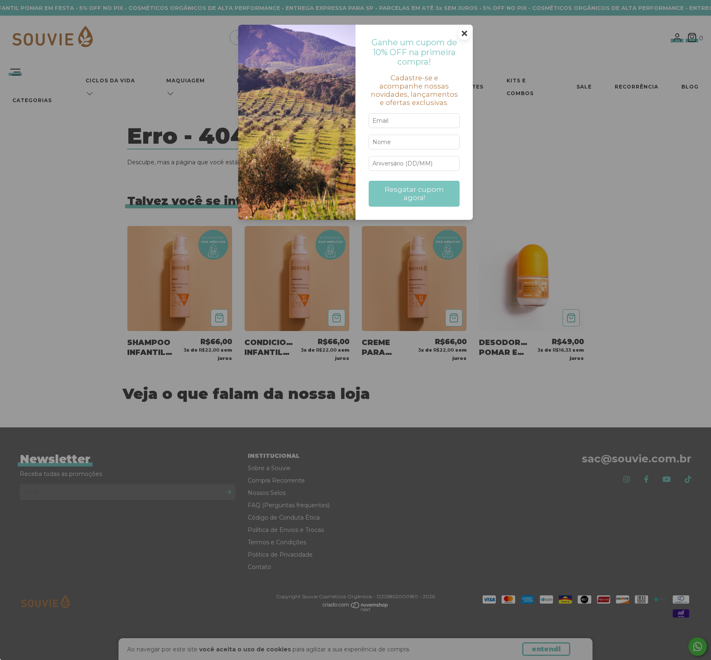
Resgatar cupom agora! (414, 193)
